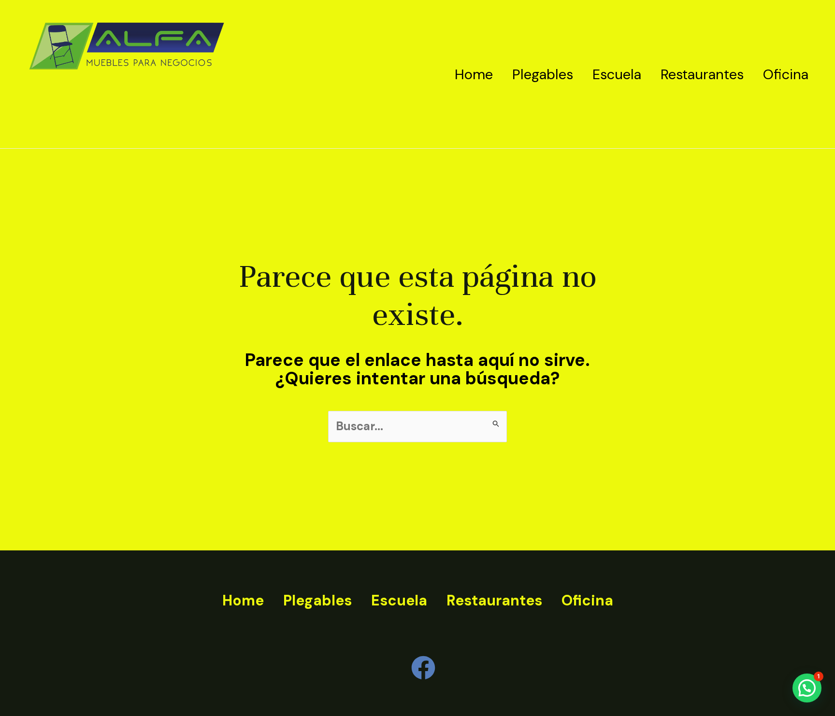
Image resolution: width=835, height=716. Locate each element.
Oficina (785, 74)
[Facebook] (423, 668)
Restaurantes (702, 74)
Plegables (542, 74)
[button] (806, 688)
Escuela (616, 74)
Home (474, 74)
